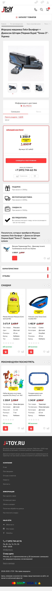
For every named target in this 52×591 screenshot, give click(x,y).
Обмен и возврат (9, 504)
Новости (6, 480)
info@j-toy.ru (8, 550)
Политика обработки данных (13, 508)
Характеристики (10, 269)
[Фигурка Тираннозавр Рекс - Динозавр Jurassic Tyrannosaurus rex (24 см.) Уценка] (6, 249)
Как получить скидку (10, 513)
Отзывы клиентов (9, 476)
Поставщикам (8, 471)
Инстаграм (10, 529)
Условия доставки (9, 500)
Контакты (6, 484)
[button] (35, 87)
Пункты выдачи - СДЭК (14, 117)
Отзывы (6, 276)
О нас (5, 467)
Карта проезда (9, 563)
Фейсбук (9, 533)
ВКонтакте (10, 525)
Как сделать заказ (9, 496)
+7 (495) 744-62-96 (26, 170)
